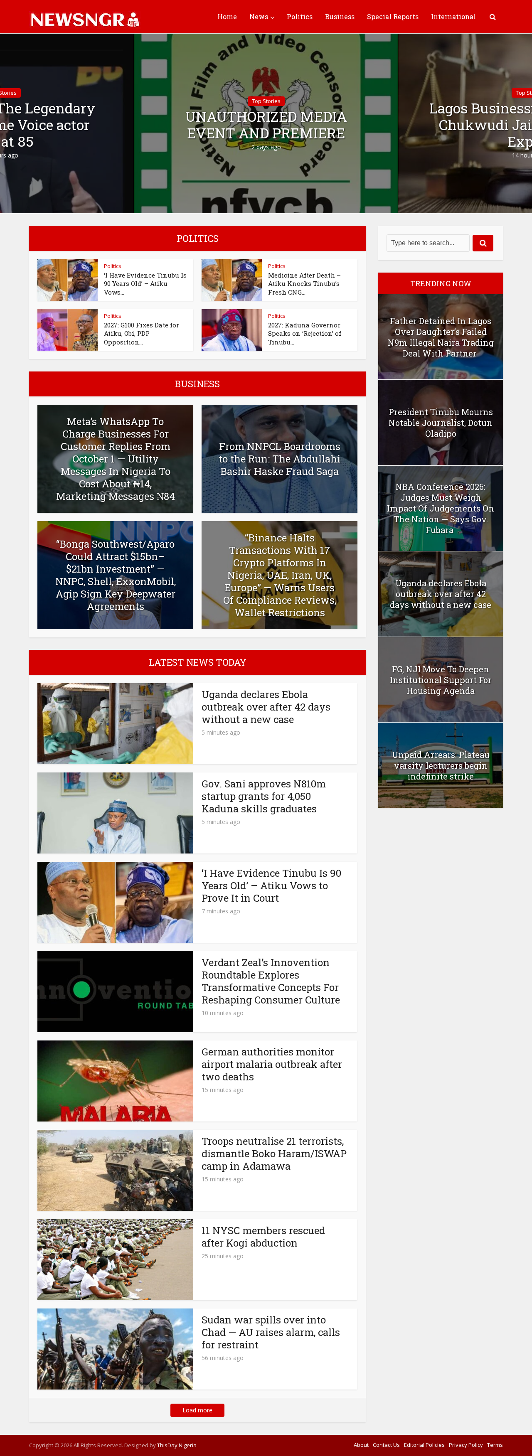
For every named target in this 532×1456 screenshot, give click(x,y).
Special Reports (393, 16)
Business (340, 16)
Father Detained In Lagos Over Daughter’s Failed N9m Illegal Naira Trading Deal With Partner (441, 337)
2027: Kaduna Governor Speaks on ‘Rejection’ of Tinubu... (304, 333)
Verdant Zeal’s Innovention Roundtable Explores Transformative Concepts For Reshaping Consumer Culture (272, 981)
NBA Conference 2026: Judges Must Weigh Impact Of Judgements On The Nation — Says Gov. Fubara (440, 508)
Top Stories (266, 101)
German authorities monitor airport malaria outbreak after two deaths (272, 1064)
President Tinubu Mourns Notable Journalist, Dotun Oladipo (441, 422)
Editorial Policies (424, 1445)
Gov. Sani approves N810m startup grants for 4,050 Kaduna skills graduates (264, 796)
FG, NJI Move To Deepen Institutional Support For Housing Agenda (441, 680)
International (453, 16)
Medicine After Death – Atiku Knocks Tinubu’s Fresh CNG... (304, 283)
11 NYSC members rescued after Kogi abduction (263, 1236)
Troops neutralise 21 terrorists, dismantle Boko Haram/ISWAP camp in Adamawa (274, 1153)
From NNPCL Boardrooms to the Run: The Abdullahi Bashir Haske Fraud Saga (279, 458)
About (361, 1445)
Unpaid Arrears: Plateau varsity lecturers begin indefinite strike (441, 765)
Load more (197, 1410)
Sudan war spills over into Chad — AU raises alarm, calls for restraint (271, 1332)
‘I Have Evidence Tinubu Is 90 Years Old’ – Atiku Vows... (145, 283)
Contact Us (386, 1445)
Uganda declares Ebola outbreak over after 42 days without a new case (266, 707)
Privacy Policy (466, 1445)
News (258, 16)
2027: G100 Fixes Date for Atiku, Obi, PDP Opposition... (141, 333)
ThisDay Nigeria (177, 1445)
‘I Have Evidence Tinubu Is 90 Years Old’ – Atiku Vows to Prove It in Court (271, 885)
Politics (300, 16)
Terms (495, 1445)
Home (227, 16)
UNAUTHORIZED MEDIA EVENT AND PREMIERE (266, 124)
